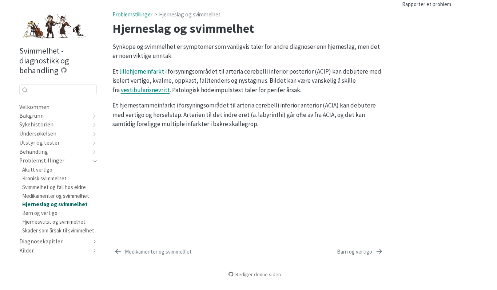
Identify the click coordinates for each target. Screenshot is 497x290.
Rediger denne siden (258, 274)
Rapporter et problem (426, 4)
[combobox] (58, 90)
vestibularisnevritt (145, 90)
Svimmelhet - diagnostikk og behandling (44, 60)
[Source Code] (64, 70)
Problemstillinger (132, 14)
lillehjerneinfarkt (141, 71)
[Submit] (25, 89)
